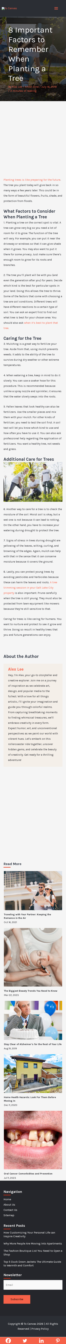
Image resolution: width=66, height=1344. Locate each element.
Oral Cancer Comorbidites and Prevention (28, 1173)
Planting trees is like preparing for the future (32, 179)
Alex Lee (16, 669)
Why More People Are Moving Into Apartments (33, 1243)
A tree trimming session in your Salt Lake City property (30, 588)
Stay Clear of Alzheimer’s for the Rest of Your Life (33, 1044)
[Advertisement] (33, 136)
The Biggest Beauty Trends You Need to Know (30, 990)
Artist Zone (32, 86)
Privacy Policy (40, 1328)
